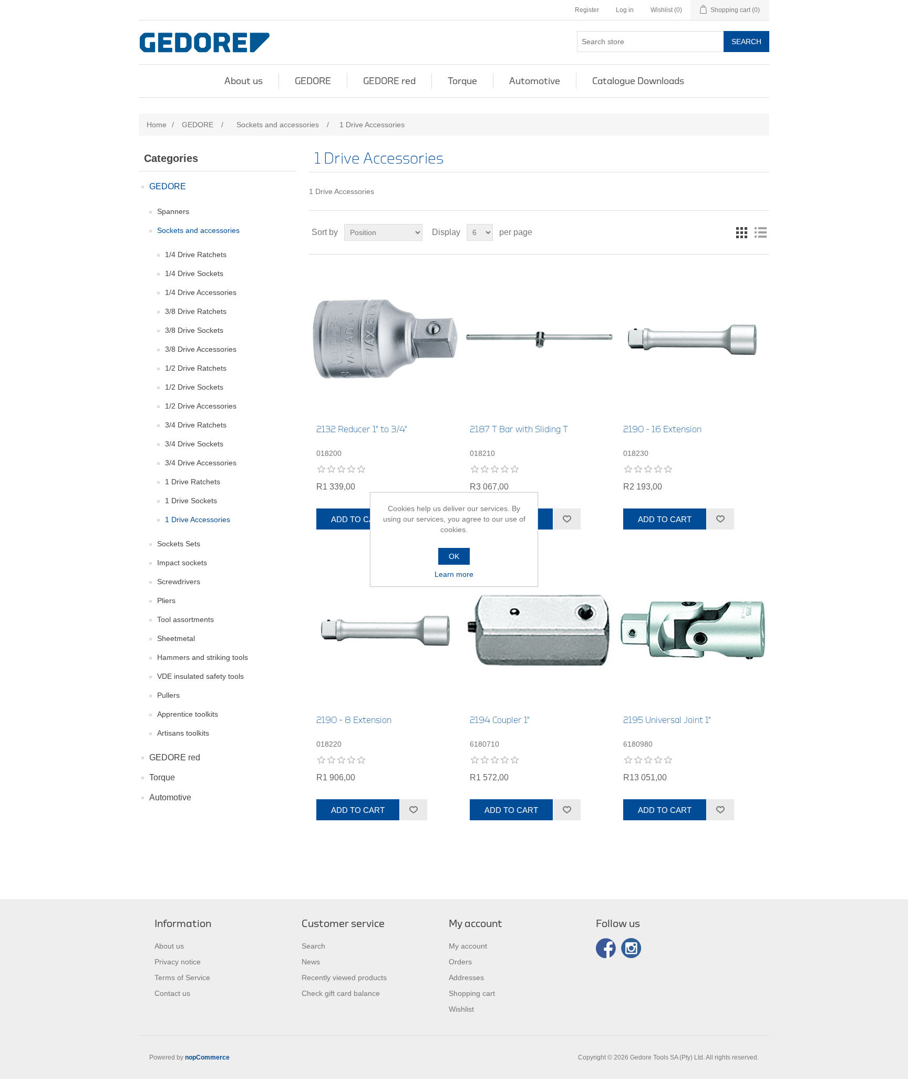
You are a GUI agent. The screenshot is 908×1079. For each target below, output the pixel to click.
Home (157, 124)
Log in (625, 10)
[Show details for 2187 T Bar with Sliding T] (539, 339)
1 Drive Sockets (191, 500)
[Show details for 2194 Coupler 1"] (539, 630)
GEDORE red (389, 81)
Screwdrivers (178, 581)
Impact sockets (182, 562)
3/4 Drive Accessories (200, 463)
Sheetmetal (176, 638)
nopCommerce (207, 1057)
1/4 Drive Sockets (194, 273)
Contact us (172, 993)
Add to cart (358, 519)
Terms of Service (182, 977)
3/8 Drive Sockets (194, 330)
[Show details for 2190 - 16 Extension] (692, 339)
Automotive (534, 81)
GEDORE (313, 81)
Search (746, 41)
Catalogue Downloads (638, 81)
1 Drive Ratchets (192, 481)
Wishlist (461, 1009)
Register (587, 10)
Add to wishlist (567, 519)
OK (454, 556)
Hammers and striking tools (202, 657)
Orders (460, 962)
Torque (462, 81)
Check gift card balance (341, 993)
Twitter (631, 948)
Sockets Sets (178, 544)
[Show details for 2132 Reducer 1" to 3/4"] (385, 339)
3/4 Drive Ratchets (195, 425)
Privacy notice (177, 962)
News (311, 962)
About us (243, 81)
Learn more (454, 574)
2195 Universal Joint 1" (667, 720)
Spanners (173, 211)
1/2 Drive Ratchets (195, 368)
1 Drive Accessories (197, 519)
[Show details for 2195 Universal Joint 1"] (692, 630)
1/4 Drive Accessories (200, 292)
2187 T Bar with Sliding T (519, 429)
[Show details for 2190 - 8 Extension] (385, 630)
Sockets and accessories (198, 230)
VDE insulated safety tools (200, 676)
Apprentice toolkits (187, 714)
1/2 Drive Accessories (200, 406)
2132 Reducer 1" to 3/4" (361, 429)
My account (468, 946)
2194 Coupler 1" (500, 720)
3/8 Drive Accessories (200, 349)
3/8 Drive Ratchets (195, 311)
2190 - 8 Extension (353, 720)
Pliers (166, 600)
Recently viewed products (344, 977)
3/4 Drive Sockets (194, 444)
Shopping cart (472, 993)
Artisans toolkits (183, 733)
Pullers (168, 695)
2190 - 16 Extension (662, 429)
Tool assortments (185, 619)
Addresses (466, 977)
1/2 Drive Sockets (194, 387)
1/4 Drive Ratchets (195, 254)
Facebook (606, 948)
